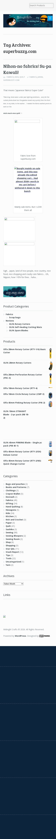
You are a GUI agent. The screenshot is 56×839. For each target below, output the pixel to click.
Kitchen (10, 516)
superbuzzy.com (11, 80)
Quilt (22, 77)
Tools (8, 558)
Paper (9, 522)
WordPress (20, 636)
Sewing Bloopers (14, 535)
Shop (8, 542)
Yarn (8, 565)
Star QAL (10, 548)
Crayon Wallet (13, 493)
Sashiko (10, 529)
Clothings (11, 490)
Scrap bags (15, 317)
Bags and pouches (15, 484)
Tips (8, 555)
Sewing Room (13, 539)
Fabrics (10, 77)
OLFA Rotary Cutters (19, 324)
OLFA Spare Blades (18, 330)
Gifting (9, 503)
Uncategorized (13, 561)
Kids (17, 77)
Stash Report (12, 552)
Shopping (10, 545)
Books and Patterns (16, 487)
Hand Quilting (13, 506)
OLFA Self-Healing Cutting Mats (25, 327)
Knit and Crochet (14, 519)
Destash (10, 497)
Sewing (9, 532)
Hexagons (11, 510)
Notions (10, 320)
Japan (40, 77)
